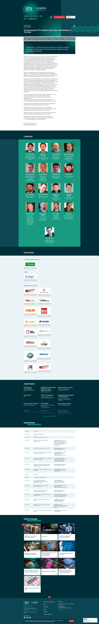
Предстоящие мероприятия (49, 601)
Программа (66, 38)
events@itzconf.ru (61, 609)
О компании (30, 268)
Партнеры (32, 38)
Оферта (30, 621)
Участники (38, 38)
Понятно (71, 620)
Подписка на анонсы (33, 18)
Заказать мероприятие (59, 17)
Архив (31, 15)
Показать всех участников (48, 416)
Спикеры (26, 38)
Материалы (36, 15)
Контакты (25, 18)
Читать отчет (45, 38)
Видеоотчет (59, 38)
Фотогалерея (52, 38)
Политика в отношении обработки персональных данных (44, 621)
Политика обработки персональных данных (30, 612)
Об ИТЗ (40, 15)
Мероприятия (26, 15)
